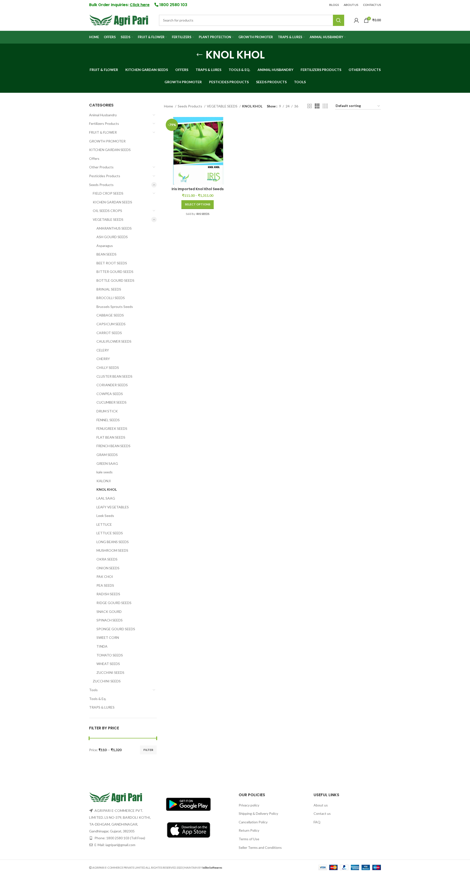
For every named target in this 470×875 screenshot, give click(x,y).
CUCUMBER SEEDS (111, 402)
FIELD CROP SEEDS (108, 193)
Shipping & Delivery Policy (258, 813)
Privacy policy (249, 805)
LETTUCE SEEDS (109, 533)
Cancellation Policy (253, 822)
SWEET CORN (107, 637)
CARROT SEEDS (109, 333)
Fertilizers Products (104, 123)
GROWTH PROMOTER (107, 141)
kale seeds (104, 472)
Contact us (322, 813)
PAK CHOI (104, 576)
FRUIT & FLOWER (103, 132)
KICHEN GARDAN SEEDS (112, 202)
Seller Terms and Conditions (260, 847)
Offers (94, 158)
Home (169, 106)
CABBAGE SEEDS (110, 315)
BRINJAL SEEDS (108, 289)
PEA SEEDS (105, 585)
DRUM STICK (107, 411)
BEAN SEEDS (106, 254)
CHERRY (103, 359)
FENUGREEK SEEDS (111, 428)
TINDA (101, 646)
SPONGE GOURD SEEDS (115, 629)
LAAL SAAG (105, 498)
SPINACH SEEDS (109, 620)
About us (321, 805)
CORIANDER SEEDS (112, 385)
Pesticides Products (104, 176)
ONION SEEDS (107, 568)
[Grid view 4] (325, 106)
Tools (93, 690)
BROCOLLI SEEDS (110, 298)
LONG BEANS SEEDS (112, 542)
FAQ (317, 822)
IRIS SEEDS (202, 213)
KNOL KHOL (106, 489)
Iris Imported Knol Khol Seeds (198, 189)
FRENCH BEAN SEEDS (113, 446)
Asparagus (104, 246)
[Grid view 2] (309, 106)
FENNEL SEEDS (108, 420)
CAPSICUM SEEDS (111, 324)
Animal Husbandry (103, 115)
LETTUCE (104, 524)
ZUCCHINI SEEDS (110, 672)
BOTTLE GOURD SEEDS (115, 280)
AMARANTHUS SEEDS (114, 228)
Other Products (101, 167)
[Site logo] (119, 20)
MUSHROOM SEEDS (112, 550)
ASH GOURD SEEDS (112, 237)
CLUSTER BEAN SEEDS (114, 376)
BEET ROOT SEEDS (111, 263)
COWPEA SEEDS (109, 394)
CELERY (102, 350)
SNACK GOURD (109, 611)
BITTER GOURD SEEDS (114, 271)
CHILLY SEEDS (107, 367)
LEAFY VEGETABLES (112, 507)
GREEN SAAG (107, 463)
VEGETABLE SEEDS (108, 219)
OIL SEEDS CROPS (107, 211)
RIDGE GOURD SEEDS (113, 603)
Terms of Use (249, 839)
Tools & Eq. (97, 699)
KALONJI (103, 481)
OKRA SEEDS (107, 559)
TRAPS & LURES (102, 707)
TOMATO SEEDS (109, 655)
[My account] (356, 20)
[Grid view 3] (317, 106)
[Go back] (199, 55)
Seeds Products (101, 185)
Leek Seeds (105, 515)
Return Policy (249, 830)
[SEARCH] (338, 20)
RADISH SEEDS (108, 594)
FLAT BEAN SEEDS (110, 437)
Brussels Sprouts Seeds (114, 306)
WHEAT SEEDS (108, 664)
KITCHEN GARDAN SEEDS (110, 150)
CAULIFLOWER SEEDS (113, 341)
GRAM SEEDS (107, 455)
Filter (148, 750)
